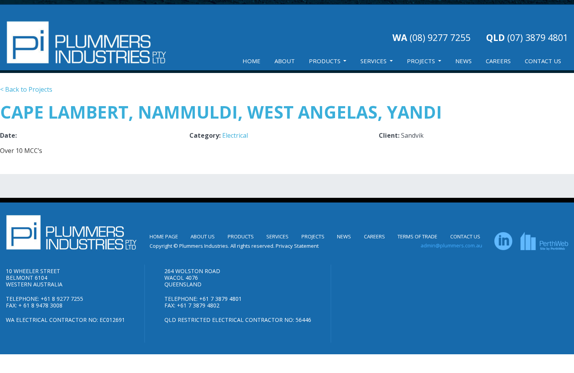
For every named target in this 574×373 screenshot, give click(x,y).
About (285, 61)
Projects (422, 61)
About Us (203, 236)
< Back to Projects (26, 89)
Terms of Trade (417, 236)
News (463, 61)
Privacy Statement (297, 245)
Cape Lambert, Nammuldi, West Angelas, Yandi (221, 112)
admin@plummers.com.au (451, 245)
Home (251, 61)
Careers (498, 61)
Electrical (235, 135)
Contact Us (543, 61)
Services (374, 61)
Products (325, 61)
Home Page (164, 236)
